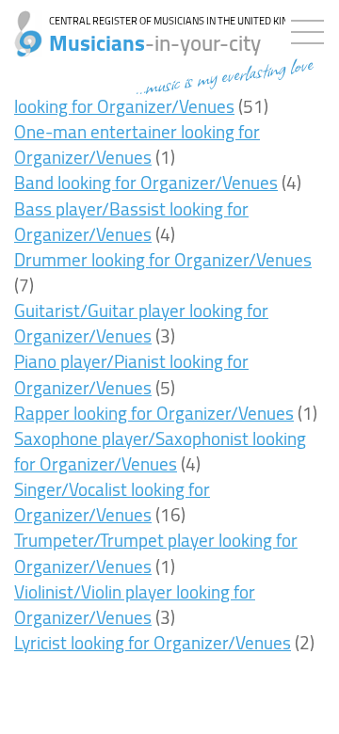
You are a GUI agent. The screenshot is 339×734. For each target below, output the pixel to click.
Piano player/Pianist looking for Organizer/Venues (131, 374)
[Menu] (312, 28)
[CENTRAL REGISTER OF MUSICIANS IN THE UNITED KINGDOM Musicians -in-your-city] (21, 23)
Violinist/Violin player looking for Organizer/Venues (134, 604)
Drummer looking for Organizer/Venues (163, 260)
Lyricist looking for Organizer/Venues (152, 643)
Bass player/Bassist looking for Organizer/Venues (131, 221)
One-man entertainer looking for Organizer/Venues (137, 144)
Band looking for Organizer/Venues (146, 182)
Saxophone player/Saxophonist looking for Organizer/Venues (160, 451)
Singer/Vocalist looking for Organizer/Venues (112, 502)
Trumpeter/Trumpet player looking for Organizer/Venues (156, 552)
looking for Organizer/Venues (124, 106)
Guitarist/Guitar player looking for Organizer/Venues (141, 323)
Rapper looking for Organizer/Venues (154, 413)
